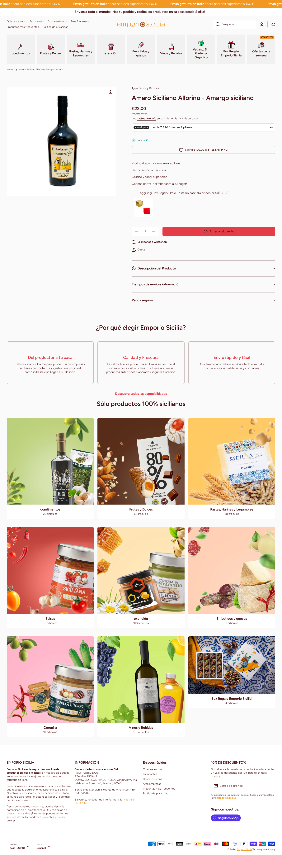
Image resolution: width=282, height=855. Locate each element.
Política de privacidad (155, 793)
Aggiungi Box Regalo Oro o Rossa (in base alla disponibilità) (184, 193)
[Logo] (141, 24)
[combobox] (234, 24)
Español (41, 847)
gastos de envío (146, 118)
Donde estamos (152, 779)
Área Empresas (152, 784)
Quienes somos (152, 769)
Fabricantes (150, 774)
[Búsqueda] (216, 24)
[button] (138, 250)
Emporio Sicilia (244, 849)
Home (10, 69)
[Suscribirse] (270, 786)
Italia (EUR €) (17, 847)
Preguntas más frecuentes (159, 788)
